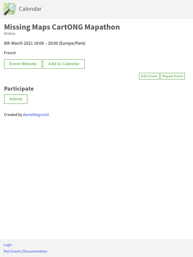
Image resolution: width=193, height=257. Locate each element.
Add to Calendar (63, 64)
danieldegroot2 (36, 114)
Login (8, 244)
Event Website (23, 64)
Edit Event (149, 76)
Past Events (12, 251)
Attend (15, 99)
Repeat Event (172, 76)
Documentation (35, 251)
